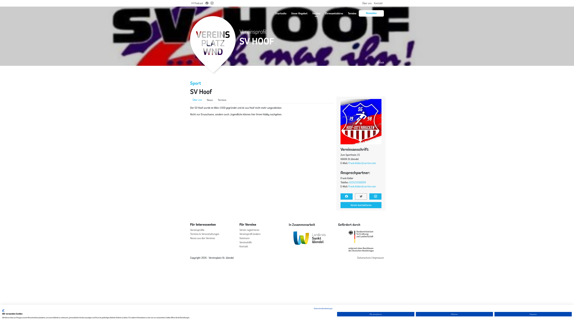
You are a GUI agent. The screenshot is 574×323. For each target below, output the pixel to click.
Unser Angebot (299, 13)
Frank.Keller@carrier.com (362, 163)
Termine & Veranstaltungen (204, 234)
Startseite (280, 13)
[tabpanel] (262, 111)
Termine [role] (222, 100)
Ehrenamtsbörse (334, 13)
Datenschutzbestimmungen (323, 308)
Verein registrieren (249, 230)
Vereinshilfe (245, 242)
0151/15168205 (357, 182)
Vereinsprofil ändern (250, 234)
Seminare (244, 238)
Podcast (198, 3)
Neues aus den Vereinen (202, 238)
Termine (352, 13)
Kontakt (378, 3)
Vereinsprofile (197, 230)
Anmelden (371, 13)
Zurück (380, 62)
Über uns (367, 3)
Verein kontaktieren (361, 205)
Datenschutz (364, 257)
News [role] (210, 100)
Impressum (378, 257)
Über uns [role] (197, 100)
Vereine (316, 13)
